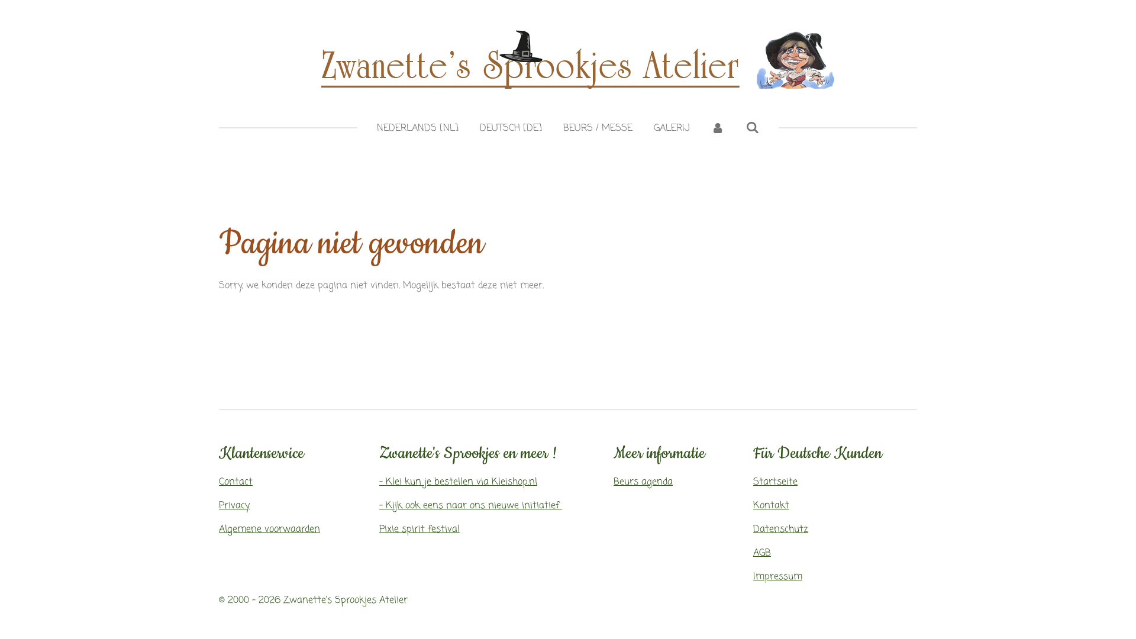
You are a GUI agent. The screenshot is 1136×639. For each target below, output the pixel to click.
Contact (236, 482)
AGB (762, 553)
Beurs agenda (643, 482)
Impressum (777, 577)
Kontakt (771, 506)
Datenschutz (780, 529)
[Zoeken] (752, 128)
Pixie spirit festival (419, 529)
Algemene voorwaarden (269, 529)
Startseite (775, 482)
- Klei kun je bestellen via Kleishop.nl (458, 482)
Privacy (234, 506)
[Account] (717, 128)
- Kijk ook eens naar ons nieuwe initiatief (470, 506)
